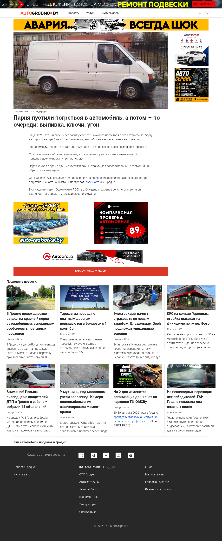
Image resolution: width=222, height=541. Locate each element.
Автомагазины (89, 482)
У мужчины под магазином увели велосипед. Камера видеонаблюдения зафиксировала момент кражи (83, 402)
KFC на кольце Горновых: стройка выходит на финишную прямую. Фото (188, 319)
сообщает (92, 182)
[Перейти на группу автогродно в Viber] (118, 455)
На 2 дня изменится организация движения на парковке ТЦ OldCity (135, 397)
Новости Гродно (24, 467)
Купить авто (110, 13)
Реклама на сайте (157, 482)
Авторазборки (88, 489)
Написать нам (154, 474)
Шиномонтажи (89, 496)
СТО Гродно (87, 474)
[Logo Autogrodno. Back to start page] (39, 13)
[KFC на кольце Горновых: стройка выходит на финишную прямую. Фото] (191, 297)
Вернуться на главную (90, 271)
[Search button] (199, 13)
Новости (73, 13)
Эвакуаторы (87, 504)
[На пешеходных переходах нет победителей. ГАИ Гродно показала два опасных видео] (191, 375)
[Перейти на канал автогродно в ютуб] (131, 455)
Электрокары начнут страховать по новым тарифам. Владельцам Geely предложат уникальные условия (137, 324)
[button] (199, 12)
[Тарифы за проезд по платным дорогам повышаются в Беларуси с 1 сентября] (84, 297)
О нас (148, 467)
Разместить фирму (158, 489)
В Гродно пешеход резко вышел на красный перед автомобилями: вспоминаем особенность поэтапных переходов (30, 324)
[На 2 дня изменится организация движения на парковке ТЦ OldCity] (137, 375)
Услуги (90, 13)
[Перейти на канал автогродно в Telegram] (94, 455)
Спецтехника (88, 512)
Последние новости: (22, 281)
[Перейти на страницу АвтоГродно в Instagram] (81, 455)
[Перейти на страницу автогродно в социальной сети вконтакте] (106, 455)
